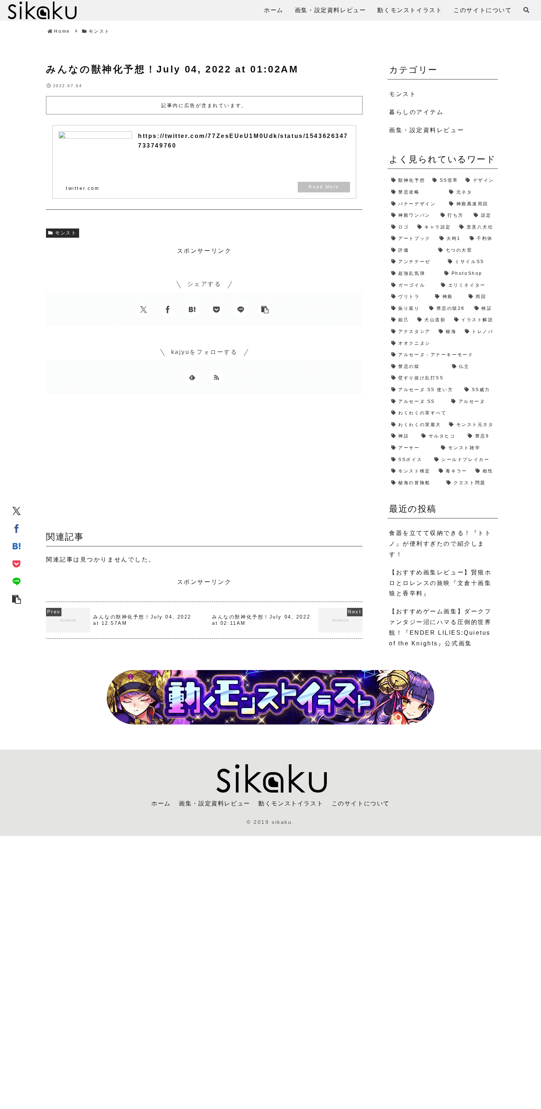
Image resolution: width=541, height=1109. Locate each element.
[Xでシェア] (16, 510)
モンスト (66, 232)
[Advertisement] (204, 465)
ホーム (161, 803)
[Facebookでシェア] (16, 528)
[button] (16, 598)
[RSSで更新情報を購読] (216, 377)
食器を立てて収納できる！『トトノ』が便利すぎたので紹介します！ (440, 543)
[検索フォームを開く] (526, 10)
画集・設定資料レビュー (214, 803)
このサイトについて (361, 803)
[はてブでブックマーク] (16, 545)
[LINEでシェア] (16, 581)
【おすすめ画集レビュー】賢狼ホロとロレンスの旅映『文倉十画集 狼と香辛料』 (440, 583)
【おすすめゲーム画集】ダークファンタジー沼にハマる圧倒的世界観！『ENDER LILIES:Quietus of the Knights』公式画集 (440, 627)
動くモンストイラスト (290, 803)
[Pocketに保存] (16, 563)
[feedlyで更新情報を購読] (192, 377)
